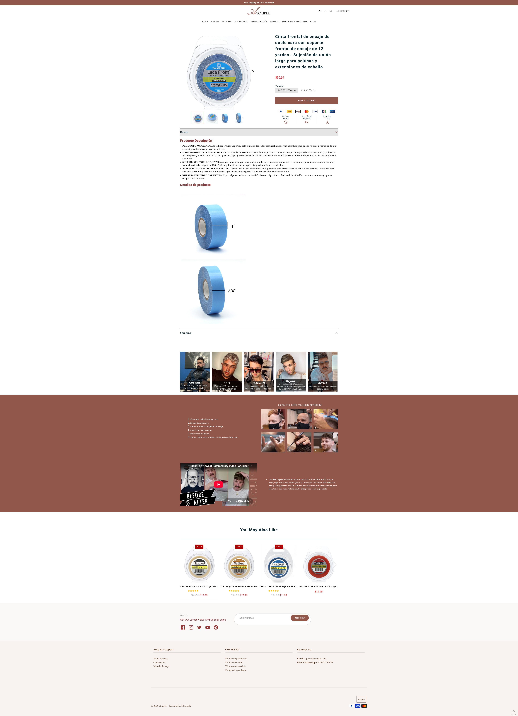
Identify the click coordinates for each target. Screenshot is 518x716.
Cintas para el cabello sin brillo (239, 586)
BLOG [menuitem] (313, 21)
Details (184, 132)
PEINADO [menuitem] (274, 21)
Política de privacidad (236, 658)
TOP (513, 711)
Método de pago (161, 666)
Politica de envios (234, 662)
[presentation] (334, 564)
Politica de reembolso (235, 670)
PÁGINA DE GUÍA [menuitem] (259, 21)
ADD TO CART (306, 100)
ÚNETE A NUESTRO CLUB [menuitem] (294, 21)
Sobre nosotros (160, 658)
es (331, 10)
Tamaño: (279, 86)
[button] (253, 71)
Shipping (185, 333)
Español (361, 699)
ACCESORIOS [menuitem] (241, 21)
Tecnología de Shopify (180, 706)
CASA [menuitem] (205, 21)
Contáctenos (159, 662)
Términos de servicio (235, 666)
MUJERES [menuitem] (226, 21)
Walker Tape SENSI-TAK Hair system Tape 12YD (326, 586)
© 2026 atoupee (159, 706)
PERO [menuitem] (214, 21)
